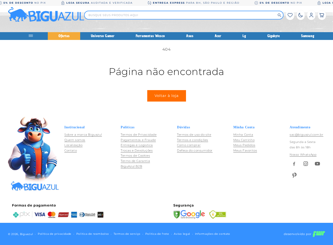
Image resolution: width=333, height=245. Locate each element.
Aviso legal (182, 234)
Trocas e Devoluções (137, 150)
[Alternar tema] (301, 15)
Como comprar (189, 145)
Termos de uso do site (194, 134)
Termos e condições (192, 140)
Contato (70, 150)
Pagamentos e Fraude (138, 140)
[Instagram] (305, 163)
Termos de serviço (127, 234)
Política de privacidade (54, 234)
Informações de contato (212, 234)
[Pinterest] (294, 175)
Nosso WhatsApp (303, 154)
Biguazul (26, 234)
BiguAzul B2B (131, 166)
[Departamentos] (33, 36)
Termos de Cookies (135, 156)
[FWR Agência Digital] (319, 234)
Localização (73, 145)
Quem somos (74, 140)
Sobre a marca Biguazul (83, 134)
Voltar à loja (167, 95)
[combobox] (181, 15)
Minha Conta (243, 134)
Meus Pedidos (244, 145)
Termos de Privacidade (139, 134)
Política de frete (157, 234)
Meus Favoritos (245, 150)
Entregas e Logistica (137, 145)
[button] (322, 15)
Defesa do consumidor (195, 150)
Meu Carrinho (244, 140)
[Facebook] (294, 163)
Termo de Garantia (135, 161)
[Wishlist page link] (290, 15)
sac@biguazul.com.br (306, 134)
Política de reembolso (92, 234)
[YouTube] (317, 163)
